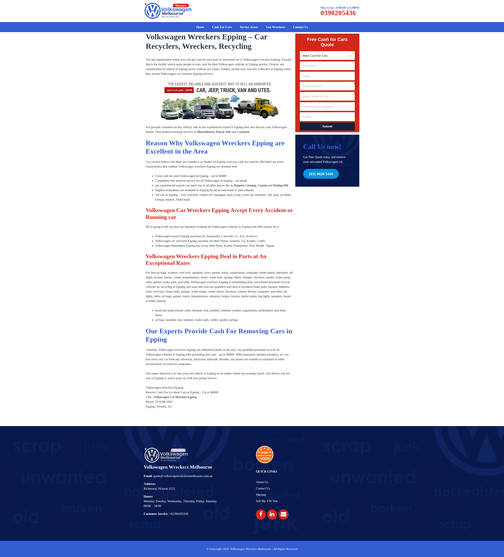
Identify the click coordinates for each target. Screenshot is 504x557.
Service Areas (249, 27)
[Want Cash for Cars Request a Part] (327, 55)
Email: (148, 476)
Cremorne (243, 131)
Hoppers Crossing (245, 185)
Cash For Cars (222, 27)
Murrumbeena (205, 131)
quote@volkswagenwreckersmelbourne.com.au (182, 476)
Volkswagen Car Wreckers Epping (175, 397)
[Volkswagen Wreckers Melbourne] (168, 10)
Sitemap (261, 494)
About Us (262, 482)
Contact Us (300, 27)
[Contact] (283, 514)
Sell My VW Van (267, 501)
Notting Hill (280, 185)
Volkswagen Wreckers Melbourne (178, 467)
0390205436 (338, 13)
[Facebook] (261, 514)
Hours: (148, 496)
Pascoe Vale (223, 131)
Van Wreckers (275, 27)
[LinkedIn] (272, 514)
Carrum (262, 185)
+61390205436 (178, 513)
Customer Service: (156, 513)
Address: (150, 484)
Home (200, 27)
